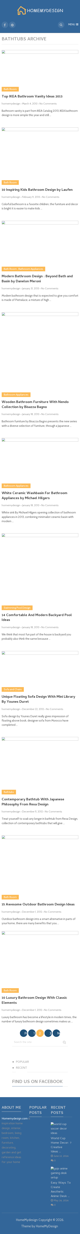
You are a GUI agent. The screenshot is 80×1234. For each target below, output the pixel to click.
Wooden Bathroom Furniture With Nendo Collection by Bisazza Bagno (35, 405)
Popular (22, 1062)
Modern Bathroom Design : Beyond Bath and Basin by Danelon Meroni (37, 279)
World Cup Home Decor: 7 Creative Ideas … (61, 1145)
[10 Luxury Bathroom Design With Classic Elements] (40, 962)
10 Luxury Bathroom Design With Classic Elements (34, 1001)
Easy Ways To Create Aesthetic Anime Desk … (61, 1189)
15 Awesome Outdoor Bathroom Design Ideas (38, 904)
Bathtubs (9, 792)
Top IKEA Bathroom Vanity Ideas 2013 (32, 96)
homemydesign (11, 103)
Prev (26, 1033)
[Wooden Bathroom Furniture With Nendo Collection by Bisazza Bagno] (40, 354)
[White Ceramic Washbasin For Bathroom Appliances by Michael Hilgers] (40, 463)
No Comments (48, 103)
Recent (21, 1068)
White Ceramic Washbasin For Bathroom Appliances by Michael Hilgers (34, 496)
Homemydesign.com (15, 1118)
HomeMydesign (27, 1220)
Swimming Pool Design (17, 607)
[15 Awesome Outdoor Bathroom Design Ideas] (40, 867)
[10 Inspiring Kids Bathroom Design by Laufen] (40, 156)
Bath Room (10, 89)
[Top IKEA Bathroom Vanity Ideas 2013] (40, 70)
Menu (71, 25)
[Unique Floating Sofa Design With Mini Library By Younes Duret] (40, 671)
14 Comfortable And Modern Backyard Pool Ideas (37, 618)
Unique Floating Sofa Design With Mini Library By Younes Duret (38, 700)
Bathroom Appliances (30, 269)
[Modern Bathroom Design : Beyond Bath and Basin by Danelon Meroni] (40, 246)
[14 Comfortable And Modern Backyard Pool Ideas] (40, 571)
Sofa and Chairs (13, 689)
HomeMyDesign (47, 1226)
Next (58, 1033)
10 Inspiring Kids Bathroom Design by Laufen (37, 190)
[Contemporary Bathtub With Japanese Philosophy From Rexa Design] (40, 765)
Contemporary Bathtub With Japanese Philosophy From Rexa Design (33, 802)
